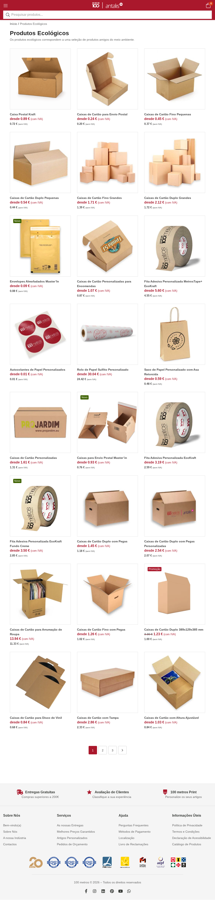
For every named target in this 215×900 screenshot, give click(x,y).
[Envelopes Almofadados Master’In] (40, 246)
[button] (208, 5)
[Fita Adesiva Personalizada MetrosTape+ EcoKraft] (174, 246)
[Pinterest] (112, 891)
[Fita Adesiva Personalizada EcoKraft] (174, 422)
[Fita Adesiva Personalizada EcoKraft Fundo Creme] (40, 506)
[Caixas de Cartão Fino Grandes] (107, 162)
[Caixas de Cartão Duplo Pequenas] (40, 162)
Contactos (10, 844)
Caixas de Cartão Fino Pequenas (167, 114)
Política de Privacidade (187, 825)
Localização (126, 838)
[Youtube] (120, 891)
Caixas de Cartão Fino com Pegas (101, 629)
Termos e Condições (185, 831)
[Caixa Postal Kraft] (40, 79)
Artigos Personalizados (72, 838)
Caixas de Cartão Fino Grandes (99, 198)
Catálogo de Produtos (186, 844)
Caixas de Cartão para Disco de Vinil (36, 717)
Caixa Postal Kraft (22, 114)
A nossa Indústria (14, 838)
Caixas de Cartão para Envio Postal (102, 114)
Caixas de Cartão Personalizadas (33, 457)
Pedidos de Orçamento (72, 844)
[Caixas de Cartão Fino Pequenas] (174, 79)
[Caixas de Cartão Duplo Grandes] (174, 162)
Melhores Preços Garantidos (76, 831)
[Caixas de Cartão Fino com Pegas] (107, 594)
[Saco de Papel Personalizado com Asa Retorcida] (174, 334)
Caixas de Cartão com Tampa (98, 717)
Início (13, 23)
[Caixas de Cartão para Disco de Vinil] (40, 682)
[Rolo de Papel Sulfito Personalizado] (107, 334)
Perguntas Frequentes (133, 825)
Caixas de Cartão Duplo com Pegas (102, 541)
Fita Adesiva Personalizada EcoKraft (170, 457)
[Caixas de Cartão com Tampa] (107, 682)
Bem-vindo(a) (12, 825)
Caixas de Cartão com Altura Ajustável (171, 717)
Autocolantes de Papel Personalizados (37, 369)
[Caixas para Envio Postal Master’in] (107, 422)
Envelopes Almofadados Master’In (34, 281)
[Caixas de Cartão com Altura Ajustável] (174, 682)
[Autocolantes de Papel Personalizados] (40, 334)
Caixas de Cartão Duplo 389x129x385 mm (173, 629)
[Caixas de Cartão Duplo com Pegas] (107, 506)
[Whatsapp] (129, 891)
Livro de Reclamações (133, 844)
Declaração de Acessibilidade (191, 838)
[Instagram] (95, 891)
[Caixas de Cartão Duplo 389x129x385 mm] (174, 594)
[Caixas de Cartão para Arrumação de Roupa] (40, 594)
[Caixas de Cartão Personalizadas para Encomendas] (107, 246)
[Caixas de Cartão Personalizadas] (40, 422)
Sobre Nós (10, 831)
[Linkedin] (103, 891)
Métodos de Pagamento (135, 831)
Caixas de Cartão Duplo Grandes (167, 198)
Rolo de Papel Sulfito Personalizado (102, 369)
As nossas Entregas (70, 825)
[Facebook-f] (86, 891)
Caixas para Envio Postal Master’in (102, 457)
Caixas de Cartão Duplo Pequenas (34, 198)
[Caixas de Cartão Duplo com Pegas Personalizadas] (174, 506)
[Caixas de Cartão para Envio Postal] (107, 79)
